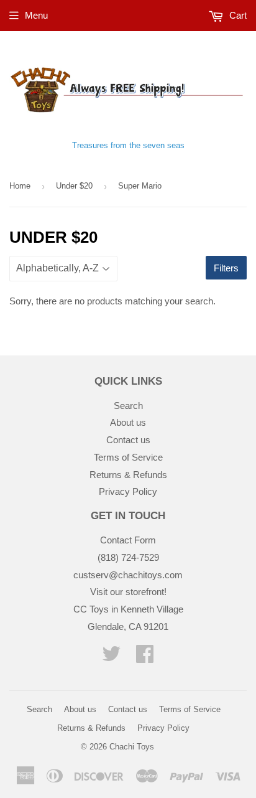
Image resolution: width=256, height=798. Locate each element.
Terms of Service (128, 457)
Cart (237, 15)
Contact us (128, 439)
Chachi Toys (131, 746)
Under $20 (74, 185)
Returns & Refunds (128, 474)
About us (128, 422)
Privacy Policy (128, 491)
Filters (226, 268)
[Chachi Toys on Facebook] (144, 657)
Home (19, 185)
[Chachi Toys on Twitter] (111, 657)
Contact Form (128, 540)
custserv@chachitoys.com (128, 575)
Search (128, 405)
